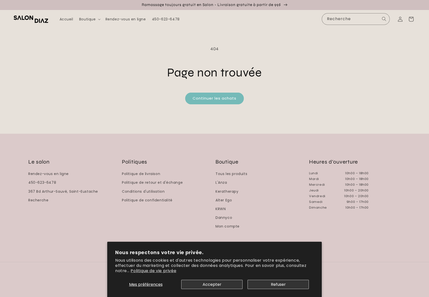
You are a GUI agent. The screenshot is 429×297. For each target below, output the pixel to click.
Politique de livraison (141, 173)
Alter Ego (223, 200)
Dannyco (223, 217)
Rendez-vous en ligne (48, 173)
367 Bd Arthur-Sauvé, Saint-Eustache (63, 191)
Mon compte (227, 226)
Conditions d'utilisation (143, 191)
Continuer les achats (214, 98)
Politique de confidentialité (147, 200)
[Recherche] (384, 18)
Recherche (38, 200)
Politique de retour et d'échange (152, 182)
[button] (89, 19)
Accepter (212, 284)
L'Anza (221, 182)
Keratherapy (227, 191)
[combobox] (356, 19)
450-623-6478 (42, 182)
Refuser (278, 284)
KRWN (220, 208)
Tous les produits (231, 173)
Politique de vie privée (153, 271)
